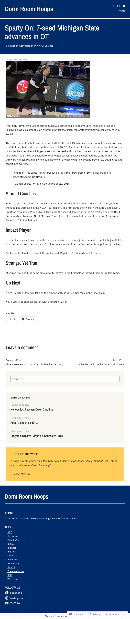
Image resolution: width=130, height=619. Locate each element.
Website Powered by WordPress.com (64, 615)
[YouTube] (124, 6)
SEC (9, 575)
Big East (11, 547)
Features (12, 559)
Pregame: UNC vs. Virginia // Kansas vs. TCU (36, 436)
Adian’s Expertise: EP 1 (24, 423)
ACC (9, 532)
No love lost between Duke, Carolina (31, 409)
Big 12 (10, 543)
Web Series (13, 579)
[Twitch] (118, 6)
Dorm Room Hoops (29, 8)
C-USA (10, 555)
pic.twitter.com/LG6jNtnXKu (29, 177)
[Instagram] (113, 6)
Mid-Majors (13, 563)
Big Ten (11, 551)
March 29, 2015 (60, 183)
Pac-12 (11, 567)
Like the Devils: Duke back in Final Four (101, 364)
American (12, 536)
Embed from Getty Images (17, 60)
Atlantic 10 (13, 539)
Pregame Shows (15, 571)
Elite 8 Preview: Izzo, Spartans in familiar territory (34, 364)
